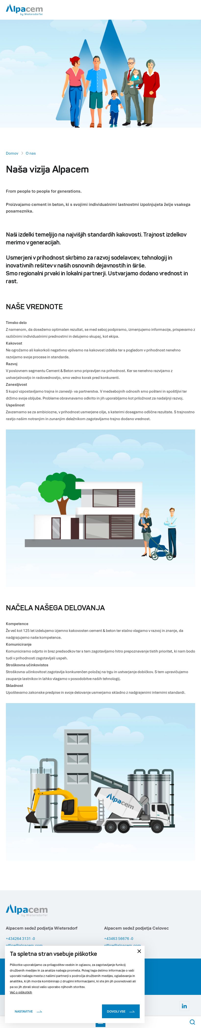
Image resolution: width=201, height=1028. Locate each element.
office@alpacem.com (24, 945)
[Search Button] (192, 1022)
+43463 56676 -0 (118, 938)
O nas (31, 153)
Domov (12, 153)
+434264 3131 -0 (20, 938)
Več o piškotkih (21, 992)
